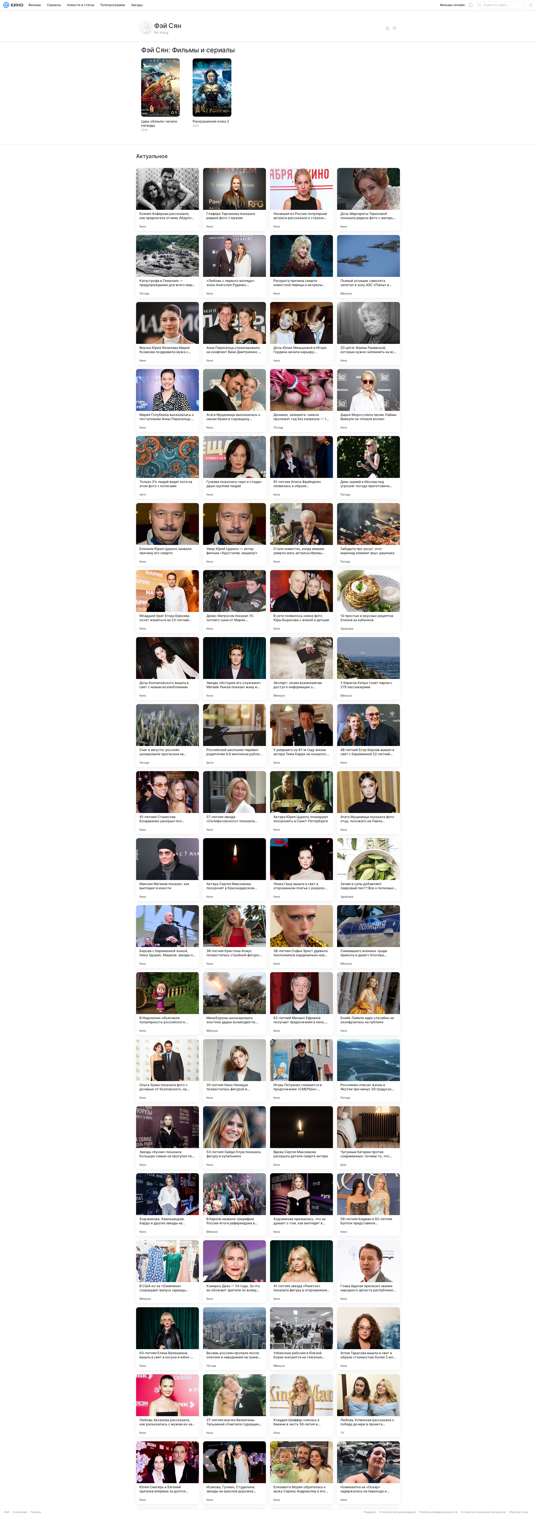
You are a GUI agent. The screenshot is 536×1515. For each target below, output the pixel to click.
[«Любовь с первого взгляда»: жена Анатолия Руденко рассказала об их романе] (234, 266)
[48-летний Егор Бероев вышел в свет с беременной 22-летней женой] (368, 735)
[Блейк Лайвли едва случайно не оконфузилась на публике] (368, 1003)
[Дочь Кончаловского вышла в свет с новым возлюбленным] (167, 668)
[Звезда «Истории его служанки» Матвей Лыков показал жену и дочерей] (234, 668)
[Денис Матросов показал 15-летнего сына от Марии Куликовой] (234, 601)
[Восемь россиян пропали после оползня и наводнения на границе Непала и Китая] (234, 1338)
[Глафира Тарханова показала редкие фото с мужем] (234, 199)
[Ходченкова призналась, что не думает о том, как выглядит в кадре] (301, 1204)
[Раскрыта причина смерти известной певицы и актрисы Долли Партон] (301, 266)
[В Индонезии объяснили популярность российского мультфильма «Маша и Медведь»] (167, 1003)
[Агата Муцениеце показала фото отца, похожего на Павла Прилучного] (368, 802)
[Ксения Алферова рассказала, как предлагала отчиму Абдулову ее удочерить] (167, 199)
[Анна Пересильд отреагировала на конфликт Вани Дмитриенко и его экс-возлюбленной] (234, 333)
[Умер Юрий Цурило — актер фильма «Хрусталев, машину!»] (234, 534)
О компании (20, 1512)
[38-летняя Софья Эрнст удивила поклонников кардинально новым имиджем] (301, 936)
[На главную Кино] (16, 5)
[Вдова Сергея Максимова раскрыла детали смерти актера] (301, 1137)
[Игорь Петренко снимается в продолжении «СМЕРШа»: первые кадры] (301, 1070)
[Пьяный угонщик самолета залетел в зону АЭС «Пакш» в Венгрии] (368, 266)
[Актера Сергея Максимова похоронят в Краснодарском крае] (234, 869)
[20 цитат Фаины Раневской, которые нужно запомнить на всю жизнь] (368, 333)
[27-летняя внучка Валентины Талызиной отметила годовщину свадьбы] (234, 1405)
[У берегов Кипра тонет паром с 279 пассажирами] (368, 668)
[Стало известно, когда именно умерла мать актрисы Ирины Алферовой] (301, 534)
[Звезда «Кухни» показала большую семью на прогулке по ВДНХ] (167, 1137)
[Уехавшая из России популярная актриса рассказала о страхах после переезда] (301, 199)
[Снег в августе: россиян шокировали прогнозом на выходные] (167, 735)
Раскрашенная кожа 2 (211, 121)
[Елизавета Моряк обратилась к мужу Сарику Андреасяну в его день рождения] (301, 1472)
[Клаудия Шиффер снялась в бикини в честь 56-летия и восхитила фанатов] (301, 1405)
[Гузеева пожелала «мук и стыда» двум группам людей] (234, 467)
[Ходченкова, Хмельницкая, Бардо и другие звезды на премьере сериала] (167, 1204)
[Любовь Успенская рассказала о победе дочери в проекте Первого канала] (368, 1405)
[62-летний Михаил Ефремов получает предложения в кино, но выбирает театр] (301, 1003)
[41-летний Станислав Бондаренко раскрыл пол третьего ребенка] (167, 802)
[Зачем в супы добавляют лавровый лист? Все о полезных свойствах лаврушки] (368, 869)
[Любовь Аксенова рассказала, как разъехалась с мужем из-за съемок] (167, 1405)
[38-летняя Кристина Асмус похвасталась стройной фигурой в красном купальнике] (234, 936)
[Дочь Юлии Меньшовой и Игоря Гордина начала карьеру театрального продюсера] (301, 333)
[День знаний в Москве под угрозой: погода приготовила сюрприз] (368, 467)
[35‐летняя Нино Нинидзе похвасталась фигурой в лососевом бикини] (234, 1070)
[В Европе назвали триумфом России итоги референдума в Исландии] (234, 1204)
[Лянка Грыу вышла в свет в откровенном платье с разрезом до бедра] (301, 869)
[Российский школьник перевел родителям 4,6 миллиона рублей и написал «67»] (234, 735)
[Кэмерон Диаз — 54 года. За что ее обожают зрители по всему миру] (234, 1271)
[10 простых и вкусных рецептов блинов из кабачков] (368, 601)
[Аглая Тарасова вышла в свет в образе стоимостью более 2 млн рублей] (368, 1338)
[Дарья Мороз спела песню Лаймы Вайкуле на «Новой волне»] (368, 400)
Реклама (35, 1512)
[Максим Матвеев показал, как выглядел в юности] (167, 869)
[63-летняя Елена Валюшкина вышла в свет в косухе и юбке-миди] (167, 1338)
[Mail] (6, 5)
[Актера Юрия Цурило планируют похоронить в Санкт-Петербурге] (301, 802)
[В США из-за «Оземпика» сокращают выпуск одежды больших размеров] (167, 1271)
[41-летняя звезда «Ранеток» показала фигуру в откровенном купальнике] (301, 1271)
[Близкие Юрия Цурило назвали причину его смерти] (167, 534)
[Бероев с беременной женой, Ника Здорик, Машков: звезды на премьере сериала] (167, 936)
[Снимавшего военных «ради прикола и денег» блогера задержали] (368, 936)
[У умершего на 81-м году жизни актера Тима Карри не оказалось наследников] (301, 735)
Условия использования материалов (483, 1512)
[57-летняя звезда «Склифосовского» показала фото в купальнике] (234, 802)
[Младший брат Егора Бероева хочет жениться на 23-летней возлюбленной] (167, 601)
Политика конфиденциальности (438, 1512)
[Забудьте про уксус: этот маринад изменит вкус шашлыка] (368, 534)
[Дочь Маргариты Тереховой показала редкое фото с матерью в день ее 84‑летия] (368, 199)
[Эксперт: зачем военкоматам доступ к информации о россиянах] (301, 668)
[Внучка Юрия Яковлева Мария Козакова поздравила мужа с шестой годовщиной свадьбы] (167, 333)
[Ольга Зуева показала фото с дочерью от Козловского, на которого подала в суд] (167, 1070)
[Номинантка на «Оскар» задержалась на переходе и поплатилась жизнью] (368, 1472)
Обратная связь (518, 1512)
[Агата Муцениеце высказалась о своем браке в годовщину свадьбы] (234, 400)
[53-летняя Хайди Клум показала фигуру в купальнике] (234, 1137)
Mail (6, 1512)
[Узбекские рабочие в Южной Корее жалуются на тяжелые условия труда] (301, 1338)
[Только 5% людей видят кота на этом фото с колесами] (167, 467)
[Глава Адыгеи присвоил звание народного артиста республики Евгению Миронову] (368, 1271)
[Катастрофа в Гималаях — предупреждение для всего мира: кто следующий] (167, 266)
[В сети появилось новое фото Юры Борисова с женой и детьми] (301, 601)
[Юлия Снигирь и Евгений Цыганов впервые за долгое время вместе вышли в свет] (167, 1472)
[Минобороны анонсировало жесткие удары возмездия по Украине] (234, 1003)
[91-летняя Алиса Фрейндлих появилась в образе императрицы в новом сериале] (301, 467)
